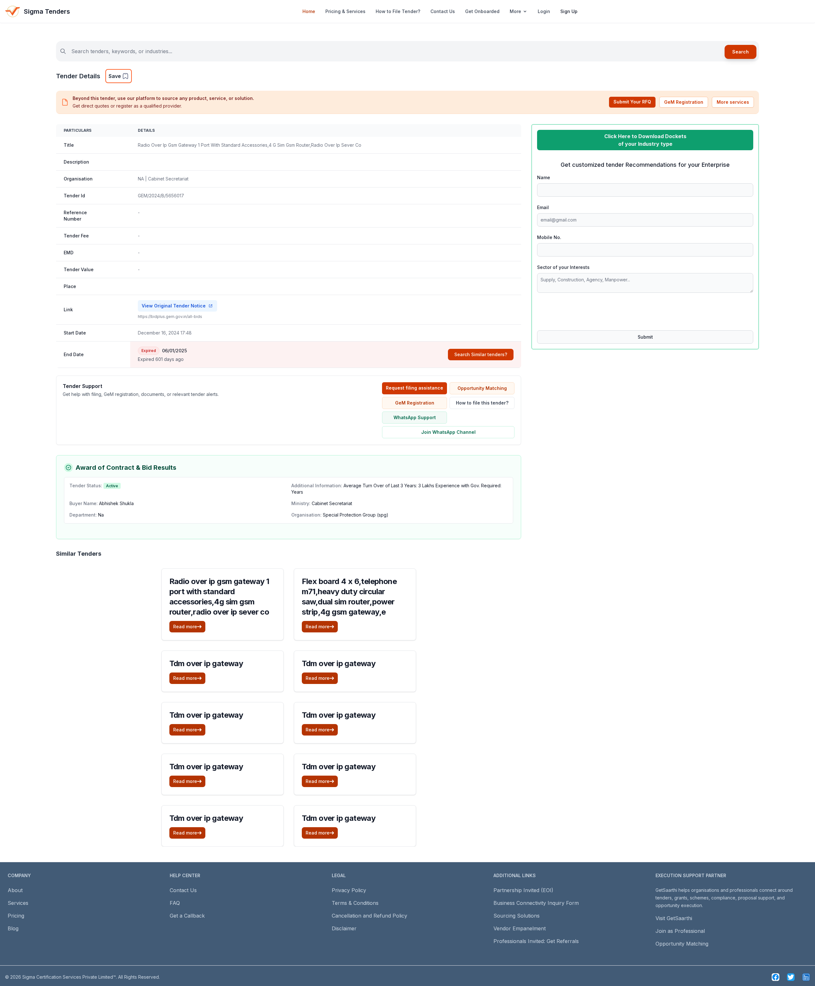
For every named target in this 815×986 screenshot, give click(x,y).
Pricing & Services (345, 11)
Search (740, 51)
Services (18, 903)
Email (543, 207)
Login (544, 11)
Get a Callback (187, 915)
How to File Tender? (398, 11)
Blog (13, 928)
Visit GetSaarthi (674, 918)
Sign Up (569, 11)
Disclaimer (344, 928)
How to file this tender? (482, 402)
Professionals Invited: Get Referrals (536, 941)
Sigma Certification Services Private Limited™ (69, 977)
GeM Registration (683, 102)
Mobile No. (549, 237)
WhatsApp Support (414, 417)
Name (543, 177)
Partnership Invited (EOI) (523, 890)
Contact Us (442, 11)
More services (733, 102)
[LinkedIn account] (806, 977)
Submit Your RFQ (632, 101)
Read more (185, 626)
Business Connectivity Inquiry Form (536, 903)
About (15, 890)
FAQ (175, 903)
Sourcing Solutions (516, 915)
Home (308, 11)
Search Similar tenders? (480, 354)
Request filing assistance (414, 388)
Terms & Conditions (355, 903)
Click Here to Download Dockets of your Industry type (645, 140)
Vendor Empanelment (519, 928)
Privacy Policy (349, 890)
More (515, 11)
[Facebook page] (775, 977)
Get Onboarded (482, 11)
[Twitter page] (791, 977)
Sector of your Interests (563, 267)
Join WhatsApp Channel (448, 432)
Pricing (16, 915)
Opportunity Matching (482, 388)
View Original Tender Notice (174, 305)
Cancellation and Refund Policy (369, 915)
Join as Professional (680, 931)
